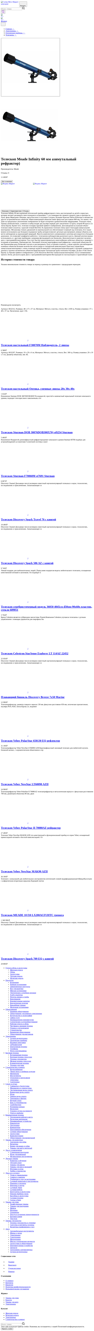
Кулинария (14, 982)
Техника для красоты (18, 1059)
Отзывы (26, 211)
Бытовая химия (16, 1217)
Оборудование (11, 1009)
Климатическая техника (19, 1063)
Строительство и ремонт (15, 1067)
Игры (12, 1094)
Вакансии (9, 1285)
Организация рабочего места (21, 1117)
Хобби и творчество (18, 1171)
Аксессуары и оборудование (21, 1243)
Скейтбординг (15, 1105)
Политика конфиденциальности (18, 1287)
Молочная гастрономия (19, 1007)
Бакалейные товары (18, 1005)
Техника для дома (17, 1065)
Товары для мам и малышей (21, 1167)
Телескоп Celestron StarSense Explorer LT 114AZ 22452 (34, 653)
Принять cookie (7, 1329)
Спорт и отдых (11, 1084)
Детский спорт (16, 1163)
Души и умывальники (18, 1175)
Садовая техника (16, 1198)
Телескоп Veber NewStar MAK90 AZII (24, 871)
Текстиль (13, 1219)
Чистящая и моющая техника (21, 1026)
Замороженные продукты (20, 987)
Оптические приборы (18, 1040)
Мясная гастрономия (18, 991)
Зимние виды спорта (18, 1096)
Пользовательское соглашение (17, 1289)
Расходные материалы (18, 1119)
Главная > (10, 29)
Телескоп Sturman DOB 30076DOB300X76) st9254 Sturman (37, 432)
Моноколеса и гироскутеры (21, 1088)
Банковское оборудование (20, 1032)
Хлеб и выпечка (16, 995)
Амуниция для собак (18, 1142)
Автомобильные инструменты (22, 1231)
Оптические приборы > (15, 33)
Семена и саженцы (17, 1177)
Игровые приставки (18, 1042)
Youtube (11, 1262)
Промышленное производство (22, 1020)
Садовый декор (16, 1188)
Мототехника (15, 1239)
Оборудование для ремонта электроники (26, 1013)
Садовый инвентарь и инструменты (24, 1181)
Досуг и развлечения (14, 1150)
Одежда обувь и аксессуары (16, 968)
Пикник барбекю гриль (19, 1194)
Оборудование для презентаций (22, 1138)
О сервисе (9, 1281)
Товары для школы (17, 1165)
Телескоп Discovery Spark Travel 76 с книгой (28, 519)
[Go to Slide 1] (30, 67)
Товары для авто (12, 1302)
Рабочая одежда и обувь (19, 1024)
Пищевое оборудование (19, 1011)
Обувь (12, 972)
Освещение (14, 1212)
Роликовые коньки (17, 1107)
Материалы (14, 1074)
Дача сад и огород (12, 1173)
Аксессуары (14, 974)
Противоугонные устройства (21, 1246)
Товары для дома (12, 1202)
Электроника (11, 1036)
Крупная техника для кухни (21, 1057)
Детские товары (12, 1159)
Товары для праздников (19, 1206)
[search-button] (3, 12)
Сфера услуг (15, 1018)
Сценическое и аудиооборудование (23, 1022)
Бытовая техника (12, 1053)
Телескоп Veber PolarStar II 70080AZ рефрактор (31, 827)
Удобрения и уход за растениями (23, 1179)
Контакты (9, 1283)
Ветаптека (14, 1144)
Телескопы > (11, 35)
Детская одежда (16, 976)
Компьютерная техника (15, 1115)
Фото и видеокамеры (18, 1051)
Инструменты (15, 1076)
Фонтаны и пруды (17, 1185)
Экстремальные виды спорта (21, 1090)
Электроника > (12, 31)
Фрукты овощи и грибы (19, 997)
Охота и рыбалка (16, 1113)
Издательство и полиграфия (21, 1016)
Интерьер (14, 1210)
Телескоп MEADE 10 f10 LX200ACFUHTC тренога (32, 915)
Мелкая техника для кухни (20, 1061)
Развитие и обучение (18, 1161)
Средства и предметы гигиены (22, 1225)
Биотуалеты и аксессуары (20, 1192)
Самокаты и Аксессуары (19, 1086)
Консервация (15, 999)
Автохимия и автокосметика (21, 1250)
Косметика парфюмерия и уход (22, 1227)
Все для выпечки (16, 989)
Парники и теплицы (18, 1183)
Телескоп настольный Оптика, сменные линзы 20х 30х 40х (38, 388)
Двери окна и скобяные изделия (22, 1071)
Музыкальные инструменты (21, 1156)
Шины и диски (16, 1233)
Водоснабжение (16, 1069)
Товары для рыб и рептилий (21, 1148)
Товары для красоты (13, 1221)
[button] (47, 126)
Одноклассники (14, 1268)
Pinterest (11, 1272)
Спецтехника (15, 1237)
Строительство (16, 1030)
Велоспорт (14, 1109)
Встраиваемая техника (19, 1055)
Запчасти (13, 1248)
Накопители (15, 1123)
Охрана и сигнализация (19, 1028)
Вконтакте (12, 1265)
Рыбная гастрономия (18, 984)
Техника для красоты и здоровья (22, 1223)
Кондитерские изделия (19, 1003)
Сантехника (14, 1082)
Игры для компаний (18, 1154)
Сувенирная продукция (19, 1152)
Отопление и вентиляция (20, 1078)
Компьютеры (15, 1127)
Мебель (13, 1208)
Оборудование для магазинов (21, 1034)
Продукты (10, 980)
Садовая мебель (16, 1190)
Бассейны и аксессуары (19, 1196)
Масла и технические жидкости (22, 1241)
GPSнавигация (16, 1045)
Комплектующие (16, 1136)
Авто (8, 1229)
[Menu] (3, 24)
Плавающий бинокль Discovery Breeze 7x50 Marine (33, 697)
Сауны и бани (15, 1200)
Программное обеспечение (20, 1129)
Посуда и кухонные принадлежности (24, 1214)
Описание (5, 211)
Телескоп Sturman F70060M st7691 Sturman (28, 475)
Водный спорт (15, 1100)
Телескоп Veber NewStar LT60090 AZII (24, 784)
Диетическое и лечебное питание (23, 993)
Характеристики (15, 211)
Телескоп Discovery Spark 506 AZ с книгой (27, 563)
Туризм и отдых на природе (21, 1111)
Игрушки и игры (16, 1169)
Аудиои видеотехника (18, 1038)
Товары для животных (14, 1140)
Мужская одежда (16, 978)
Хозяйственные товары (19, 1204)
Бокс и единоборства (18, 1103)
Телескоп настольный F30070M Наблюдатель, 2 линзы (35, 345)
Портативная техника (18, 1047)
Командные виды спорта (19, 1092)
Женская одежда (16, 970)
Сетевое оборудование (19, 1132)
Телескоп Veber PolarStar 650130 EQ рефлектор (30, 740)
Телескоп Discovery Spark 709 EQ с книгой (27, 958)
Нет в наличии (7, 181)
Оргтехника (14, 1125)
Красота (9, 1300)
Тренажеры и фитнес (18, 1098)
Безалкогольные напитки (20, 1001)
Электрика (14, 1080)
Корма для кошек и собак (20, 1146)
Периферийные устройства (20, 1121)
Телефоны (14, 1049)
